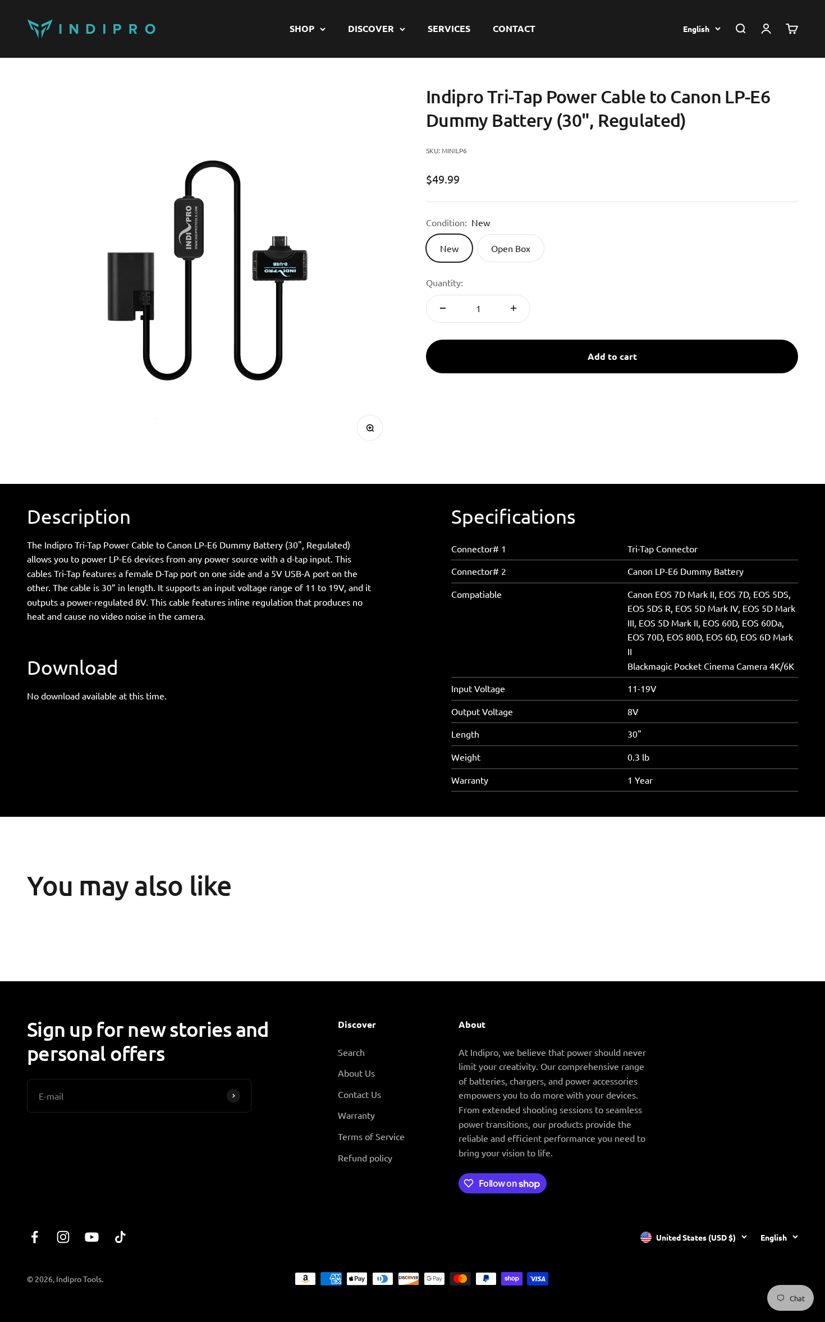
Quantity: (444, 282)
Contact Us (359, 1094)
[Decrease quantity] (443, 308)
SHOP (302, 28)
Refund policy (365, 1157)
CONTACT (514, 28)
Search (351, 1052)
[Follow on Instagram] (63, 1237)
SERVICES (449, 28)
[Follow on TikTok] (120, 1237)
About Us (356, 1072)
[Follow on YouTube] (91, 1237)
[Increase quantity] (513, 308)
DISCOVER (371, 28)
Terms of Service (371, 1136)
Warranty (356, 1114)
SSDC (787, 1278)
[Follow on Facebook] (34, 1237)
